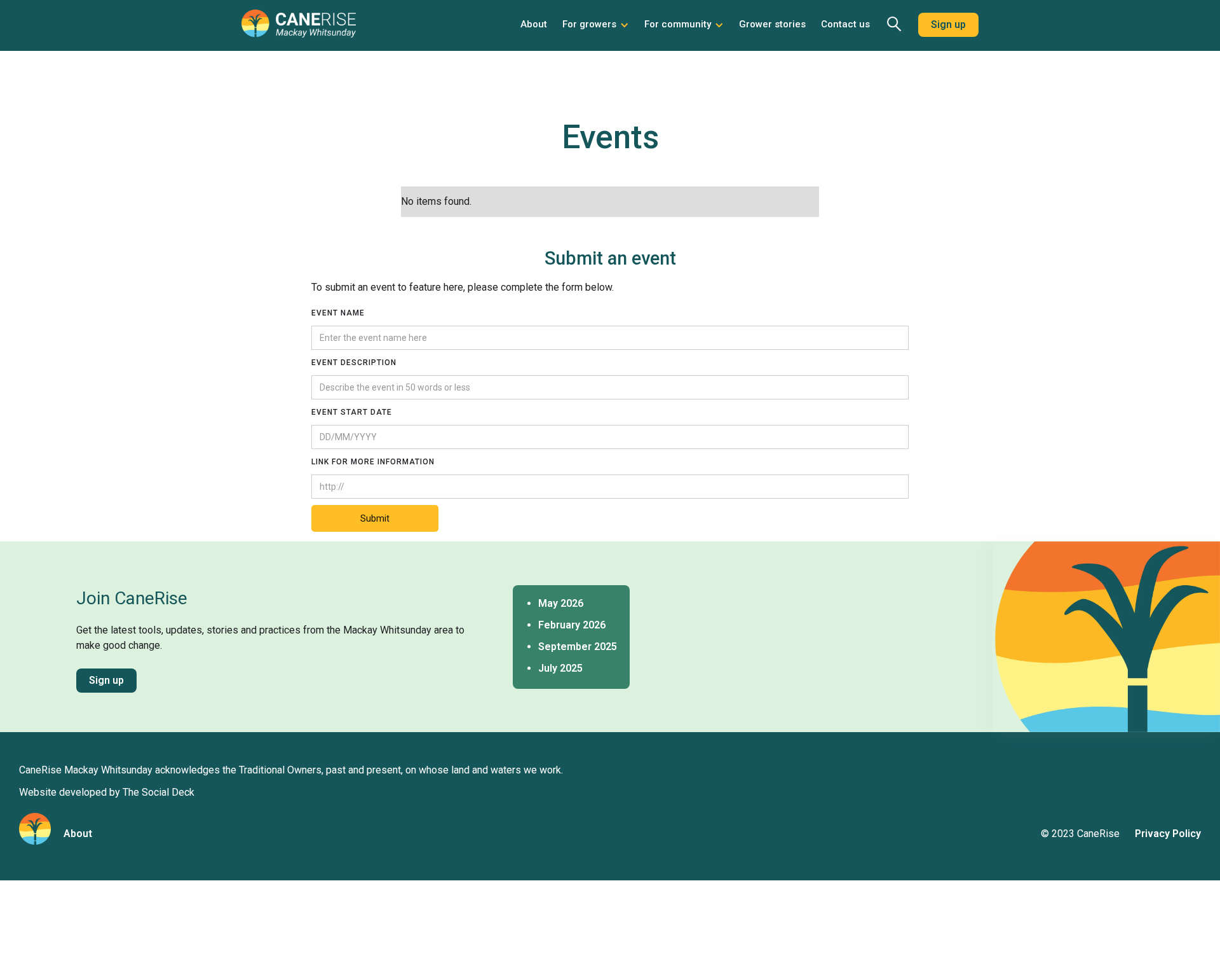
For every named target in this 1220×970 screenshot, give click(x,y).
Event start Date (351, 412)
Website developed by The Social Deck (106, 792)
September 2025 (577, 647)
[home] (298, 29)
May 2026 (560, 603)
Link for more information (373, 461)
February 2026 (572, 625)
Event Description (353, 362)
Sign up (948, 24)
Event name (338, 312)
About (533, 24)
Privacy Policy (1168, 834)
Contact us (845, 24)
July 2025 (560, 668)
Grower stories (772, 24)
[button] (596, 25)
